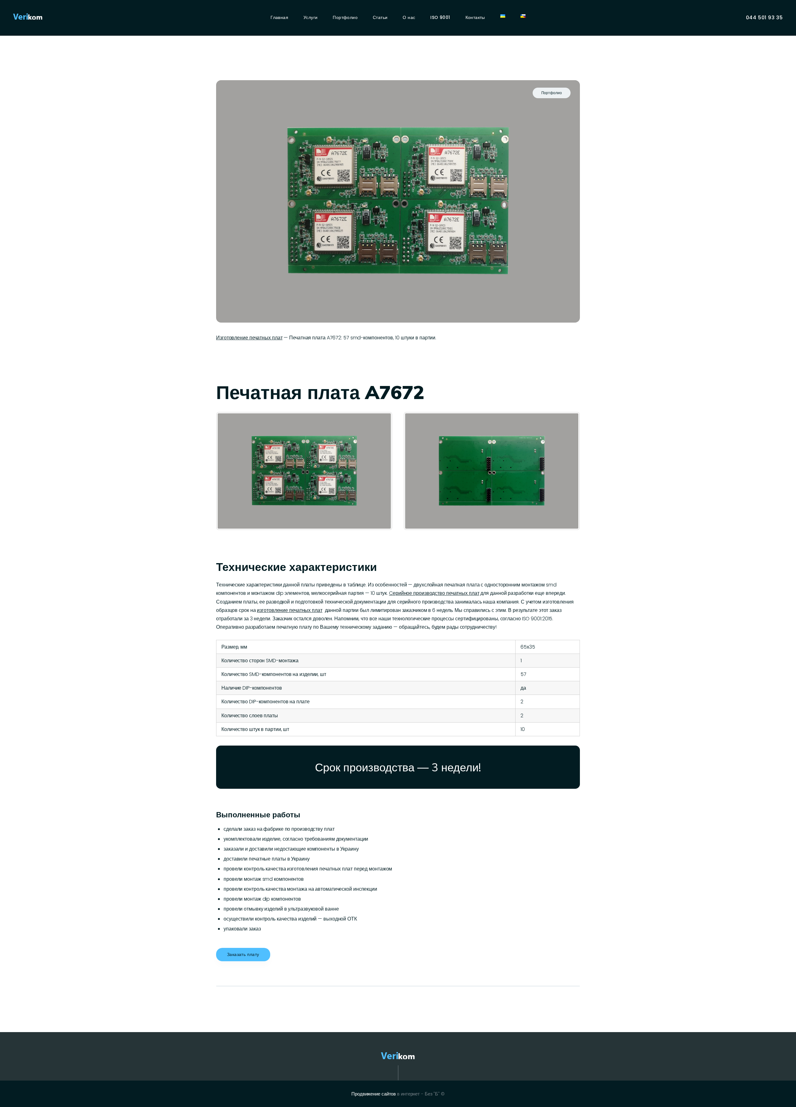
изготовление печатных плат (289, 610)
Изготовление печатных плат (249, 337)
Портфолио (551, 92)
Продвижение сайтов (373, 1094)
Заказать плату (243, 954)
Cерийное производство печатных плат (434, 593)
